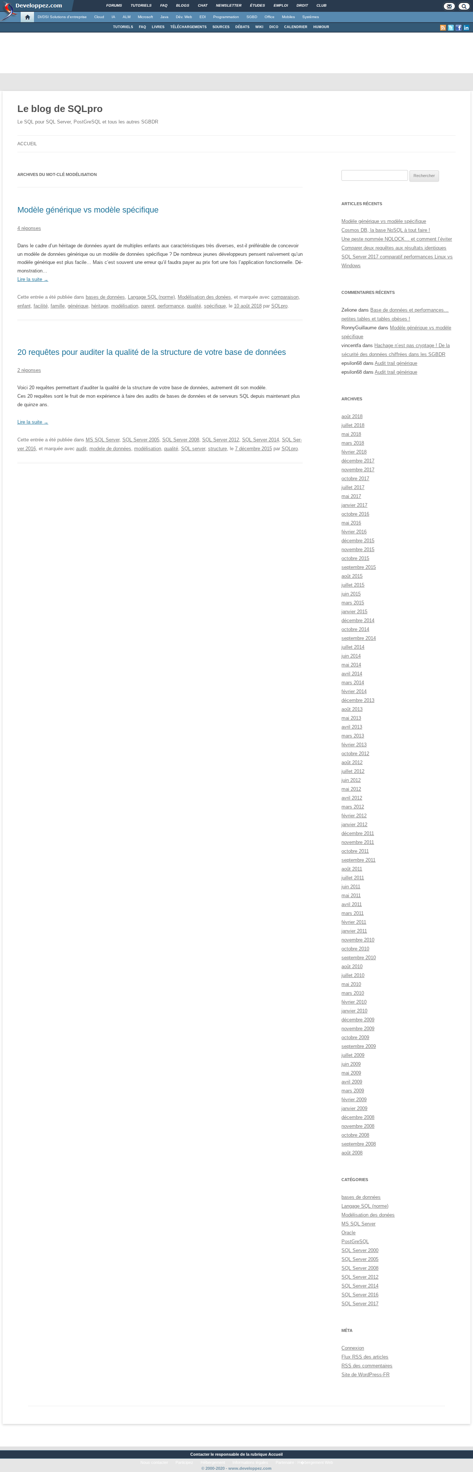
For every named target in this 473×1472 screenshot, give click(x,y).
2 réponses (29, 370)
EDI (203, 17)
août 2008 (352, 1153)
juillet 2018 (352, 425)
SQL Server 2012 (220, 439)
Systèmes (310, 17)
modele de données (110, 448)
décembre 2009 (357, 1019)
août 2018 (352, 416)
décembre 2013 (357, 700)
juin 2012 (351, 780)
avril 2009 (351, 1082)
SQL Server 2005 (140, 439)
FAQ (142, 27)
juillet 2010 (352, 975)
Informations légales (250, 1462)
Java (164, 17)
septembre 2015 (358, 567)
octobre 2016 (355, 514)
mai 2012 (351, 789)
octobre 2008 (355, 1135)
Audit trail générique (396, 363)
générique (78, 306)
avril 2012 (351, 798)
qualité (194, 306)
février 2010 (354, 1002)
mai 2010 (351, 984)
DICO (273, 27)
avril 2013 (351, 727)
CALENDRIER (295, 27)
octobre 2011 (355, 851)
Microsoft (145, 17)
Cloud (99, 17)
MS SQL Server (102, 439)
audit (81, 448)
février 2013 (354, 744)
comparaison (285, 297)
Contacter (200, 1454)
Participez (184, 1462)
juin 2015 (351, 594)
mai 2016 (351, 523)
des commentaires (366, 1365)
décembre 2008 (357, 1117)
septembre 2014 (358, 638)
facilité (41, 306)
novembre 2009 (357, 1028)
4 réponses (29, 228)
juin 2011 (350, 886)
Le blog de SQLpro (60, 108)
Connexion (352, 1348)
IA (113, 17)
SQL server (193, 448)
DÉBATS (242, 27)
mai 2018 (351, 434)
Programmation (226, 17)
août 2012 (352, 762)
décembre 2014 (357, 620)
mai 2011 (351, 895)
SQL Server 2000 (359, 1250)
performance (170, 306)
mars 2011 (352, 913)
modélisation (124, 306)
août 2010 (352, 966)
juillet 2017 (352, 487)
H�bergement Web (315, 1462)
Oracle (348, 1232)
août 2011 (351, 869)
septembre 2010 (358, 957)
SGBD (251, 17)
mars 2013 (352, 736)
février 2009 (354, 1099)
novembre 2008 (357, 1126)
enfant (24, 306)
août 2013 (352, 709)
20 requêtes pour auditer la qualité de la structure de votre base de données (151, 352)
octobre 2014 (355, 629)
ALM (126, 17)
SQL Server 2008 (180, 439)
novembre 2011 (357, 842)
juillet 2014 (352, 647)
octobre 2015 (355, 558)
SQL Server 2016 (359, 1295)
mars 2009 (352, 1090)
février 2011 (353, 922)
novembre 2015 (357, 549)
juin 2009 (351, 1064)
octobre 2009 (355, 1037)
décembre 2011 (357, 833)
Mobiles (288, 17)
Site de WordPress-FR (365, 1374)
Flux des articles (364, 1357)
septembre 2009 (358, 1046)
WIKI (259, 27)
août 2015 (352, 576)
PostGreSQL (355, 1241)
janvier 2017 (354, 505)
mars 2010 (352, 993)
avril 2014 (351, 673)
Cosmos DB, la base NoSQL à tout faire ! (385, 230)
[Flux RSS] (443, 28)
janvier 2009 (354, 1108)
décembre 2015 (357, 540)
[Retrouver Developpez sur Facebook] (459, 28)
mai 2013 (351, 718)
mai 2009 (351, 1073)
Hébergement (213, 1462)
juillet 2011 (352, 878)
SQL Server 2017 (359, 1303)
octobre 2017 (355, 478)
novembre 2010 (357, 940)
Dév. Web (184, 17)
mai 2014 (351, 665)
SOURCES (220, 27)
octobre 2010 (355, 949)
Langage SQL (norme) (151, 297)
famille (58, 306)
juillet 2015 (352, 585)
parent (147, 306)
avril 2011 (351, 904)
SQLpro (279, 306)
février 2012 (354, 815)
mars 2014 (352, 682)
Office (270, 17)
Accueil (27, 143)
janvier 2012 (354, 824)
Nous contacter (154, 1462)
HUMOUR (321, 27)
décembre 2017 (357, 461)
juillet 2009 (352, 1055)
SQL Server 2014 (260, 439)
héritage (99, 306)
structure (217, 448)
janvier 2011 (354, 931)
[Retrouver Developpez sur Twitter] (451, 28)
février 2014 (354, 691)
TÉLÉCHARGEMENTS (188, 27)
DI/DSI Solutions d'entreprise (62, 17)
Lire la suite (32, 279)
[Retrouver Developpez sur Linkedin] (466, 28)
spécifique (215, 306)
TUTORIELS (123, 27)
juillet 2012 (352, 771)
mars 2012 (352, 807)
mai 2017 (351, 496)
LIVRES (158, 27)
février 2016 (354, 532)
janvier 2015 (354, 611)
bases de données (105, 297)
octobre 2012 (355, 753)
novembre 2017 (357, 469)
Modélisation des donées (204, 297)
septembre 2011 (358, 860)
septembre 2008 (358, 1144)
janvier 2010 (354, 1011)
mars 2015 (352, 603)
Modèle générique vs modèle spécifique (88, 209)
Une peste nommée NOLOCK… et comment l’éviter (396, 239)
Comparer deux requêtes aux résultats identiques (393, 248)
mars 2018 (352, 443)
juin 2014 (351, 656)
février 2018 (354, 452)
